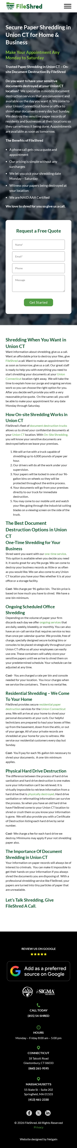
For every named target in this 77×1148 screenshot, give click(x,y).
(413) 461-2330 (38, 1099)
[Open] (67, 6)
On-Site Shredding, (56, 434)
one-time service (55, 553)
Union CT (18, 434)
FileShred (12, 360)
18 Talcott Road (39, 1058)
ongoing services (50, 622)
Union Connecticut (53, 709)
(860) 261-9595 (38, 1068)
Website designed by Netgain (38, 1139)
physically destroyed (41, 794)
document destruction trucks (48, 425)
